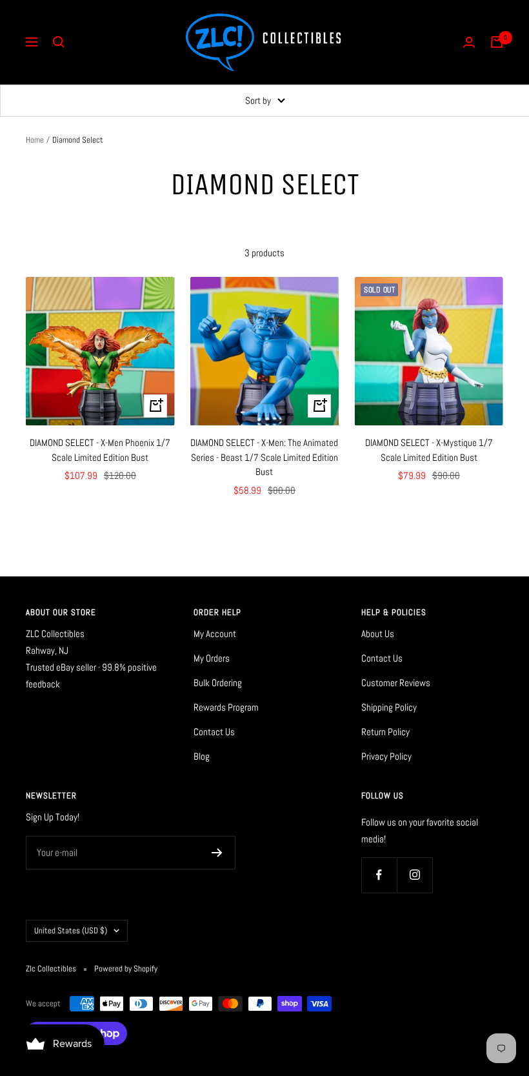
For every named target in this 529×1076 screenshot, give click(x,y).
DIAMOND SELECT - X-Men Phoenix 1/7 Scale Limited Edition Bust (100, 449)
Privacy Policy (386, 756)
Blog (202, 756)
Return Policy (385, 732)
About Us (377, 633)
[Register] (217, 852)
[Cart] (496, 42)
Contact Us (214, 732)
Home (35, 139)
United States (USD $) (70, 930)
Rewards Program (226, 707)
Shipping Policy (389, 707)
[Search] (59, 42)
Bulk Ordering (218, 682)
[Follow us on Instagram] (414, 875)
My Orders (212, 658)
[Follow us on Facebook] (379, 875)
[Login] (469, 42)
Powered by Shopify (125, 968)
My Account (215, 633)
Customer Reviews (395, 682)
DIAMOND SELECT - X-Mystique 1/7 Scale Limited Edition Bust (429, 449)
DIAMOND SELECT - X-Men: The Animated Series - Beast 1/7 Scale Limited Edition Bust (264, 457)
